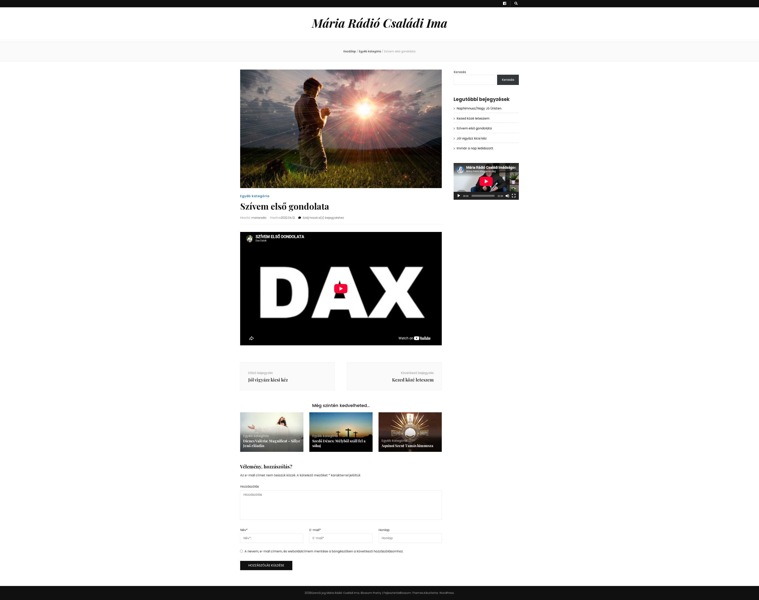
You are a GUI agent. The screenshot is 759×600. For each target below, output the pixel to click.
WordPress (446, 593)
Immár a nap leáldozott (475, 148)
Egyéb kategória (254, 196)
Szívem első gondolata (474, 128)
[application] (486, 181)
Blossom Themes (411, 593)
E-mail (315, 530)
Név (244, 530)
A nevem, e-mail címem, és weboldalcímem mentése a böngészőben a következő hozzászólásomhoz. (324, 551)
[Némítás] (507, 196)
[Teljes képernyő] (514, 196)
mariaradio (258, 218)
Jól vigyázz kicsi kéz (472, 138)
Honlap (384, 530)
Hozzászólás (249, 486)
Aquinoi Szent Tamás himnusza (407, 445)
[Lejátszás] (459, 196)
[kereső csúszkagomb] (516, 3)
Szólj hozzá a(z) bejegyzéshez (323, 218)
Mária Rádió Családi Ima (379, 23)
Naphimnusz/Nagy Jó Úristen (479, 108)
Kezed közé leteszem (473, 118)
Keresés (460, 72)
